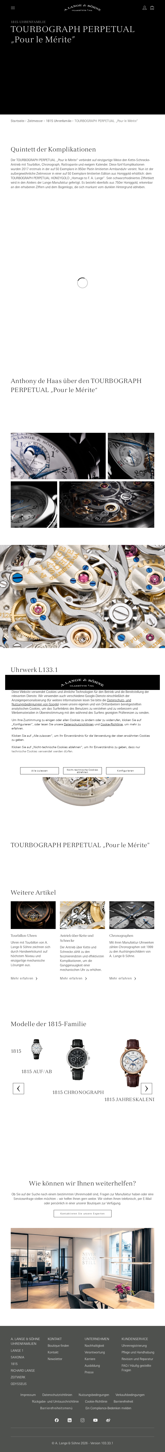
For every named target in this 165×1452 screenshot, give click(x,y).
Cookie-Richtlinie (112, 724)
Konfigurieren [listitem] (125, 770)
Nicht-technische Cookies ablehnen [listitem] (82, 771)
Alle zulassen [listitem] (39, 770)
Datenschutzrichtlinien (79, 724)
